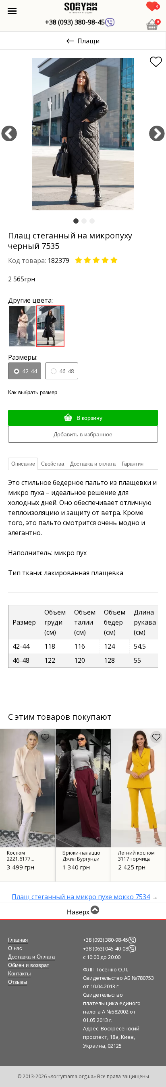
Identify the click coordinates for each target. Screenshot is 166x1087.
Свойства (52, 464)
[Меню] (12, 11)
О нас (15, 948)
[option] (83, 134)
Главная (18, 940)
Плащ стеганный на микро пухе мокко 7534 (81, 896)
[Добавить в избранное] (156, 62)
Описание (23, 464)
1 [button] (76, 221)
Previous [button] (9, 134)
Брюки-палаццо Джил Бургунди (81, 855)
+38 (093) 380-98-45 (75, 22)
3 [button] (92, 221)
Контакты (19, 974)
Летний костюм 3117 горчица (136, 855)
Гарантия (132, 464)
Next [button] (157, 134)
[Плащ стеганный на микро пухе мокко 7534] (22, 325)
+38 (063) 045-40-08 (105, 948)
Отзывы (17, 982)
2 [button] (84, 221)
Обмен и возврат (28, 965)
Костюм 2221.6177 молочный (20, 858)
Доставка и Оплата (31, 957)
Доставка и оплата (93, 464)
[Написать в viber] (132, 939)
